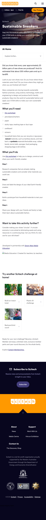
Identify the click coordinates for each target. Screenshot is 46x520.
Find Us (20, 10)
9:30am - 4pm (9, 10)
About (14, 427)
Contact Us (14, 444)
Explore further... (11, 56)
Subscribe (23, 384)
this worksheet (10, 113)
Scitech (5, 21)
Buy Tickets (37, 10)
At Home (6, 49)
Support (32, 427)
